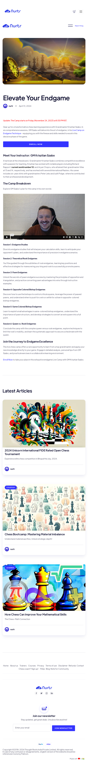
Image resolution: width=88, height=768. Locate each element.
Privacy (41, 665)
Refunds (73, 665)
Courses (32, 665)
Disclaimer (63, 665)
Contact (81, 665)
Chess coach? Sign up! (29, 669)
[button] (42, 5)
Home (6, 665)
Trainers (24, 665)
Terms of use (52, 665)
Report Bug (79, 26)
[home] (13, 10)
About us (15, 665)
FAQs (43, 669)
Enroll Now (35, 144)
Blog (48, 669)
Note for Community (60, 669)
